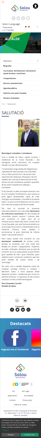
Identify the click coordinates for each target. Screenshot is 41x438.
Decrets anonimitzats (12, 83)
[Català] (26, 26)
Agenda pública (10, 88)
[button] (3, 3)
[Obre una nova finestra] (14, 18)
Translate (10, 30)
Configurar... (6, 430)
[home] (21, 8)
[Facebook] (12, 310)
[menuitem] (25, 26)
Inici (3, 104)
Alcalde (12, 39)
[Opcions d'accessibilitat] (35, 6)
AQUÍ (31, 427)
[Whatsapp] (28, 310)
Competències (9, 78)
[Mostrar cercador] (37, 26)
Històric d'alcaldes (11, 98)
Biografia (7, 66)
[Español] (29, 26)
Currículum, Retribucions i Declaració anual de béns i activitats (19, 72)
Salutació (7, 61)
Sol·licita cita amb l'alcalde (14, 93)
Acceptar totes (29, 435)
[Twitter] (17, 310)
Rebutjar (11, 435)
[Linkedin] (23, 310)
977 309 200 (25, 413)
